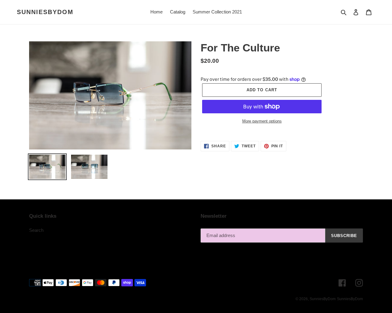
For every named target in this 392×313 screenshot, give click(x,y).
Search (36, 230)
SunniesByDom (45, 12)
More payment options (262, 121)
